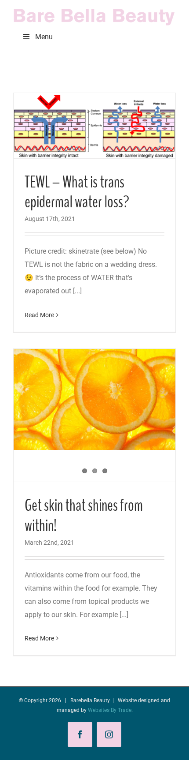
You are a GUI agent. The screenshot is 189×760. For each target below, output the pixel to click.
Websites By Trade (109, 710)
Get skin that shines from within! (84, 515)
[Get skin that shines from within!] (94, 399)
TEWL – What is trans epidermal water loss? (77, 192)
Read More (39, 314)
